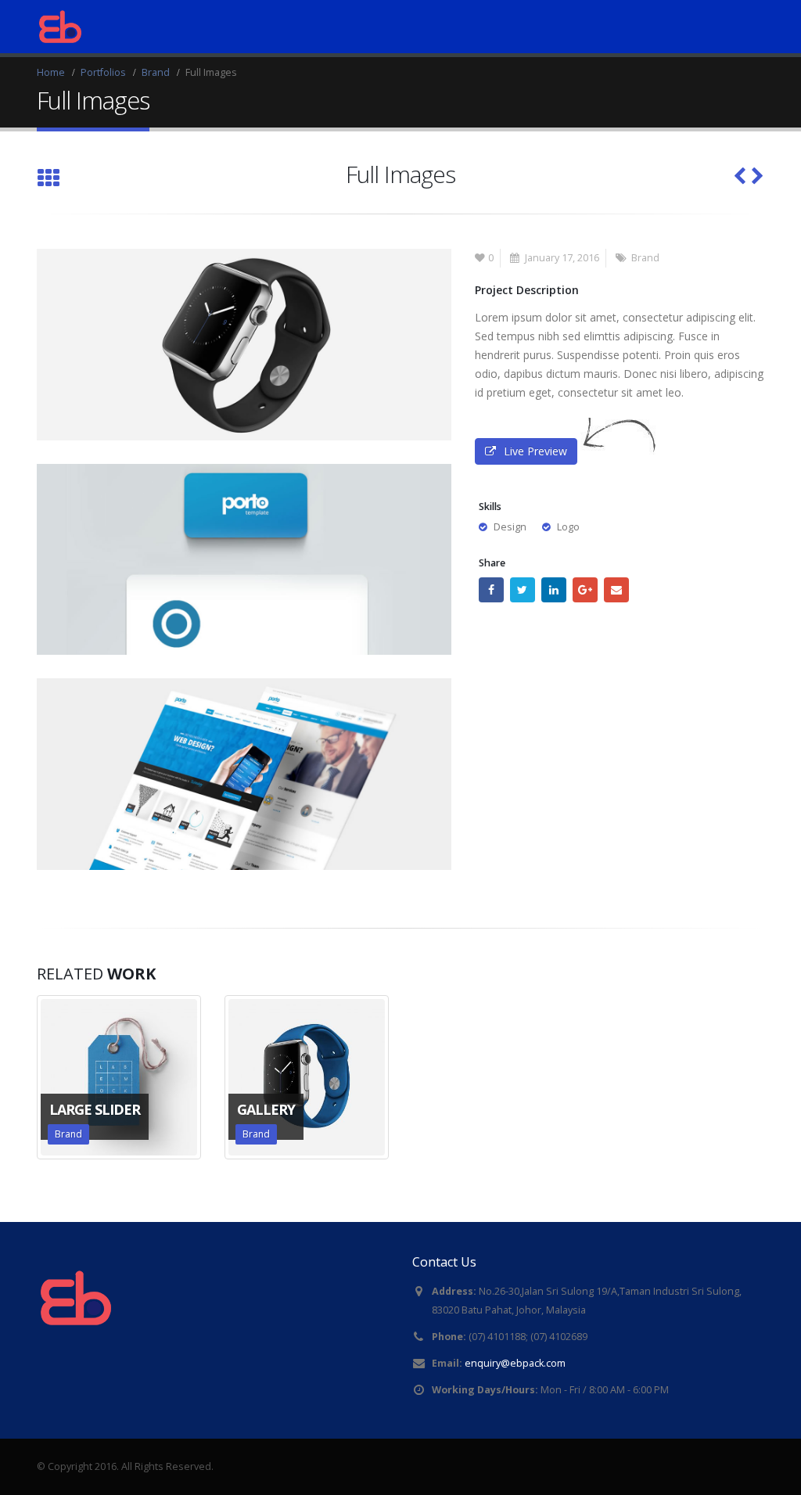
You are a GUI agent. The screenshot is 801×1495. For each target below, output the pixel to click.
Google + (585, 589)
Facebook (491, 589)
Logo (568, 527)
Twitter (522, 589)
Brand (645, 257)
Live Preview (535, 451)
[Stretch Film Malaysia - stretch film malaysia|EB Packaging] (60, 26)
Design (510, 527)
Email (616, 589)
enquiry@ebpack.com (515, 1363)
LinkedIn (553, 589)
